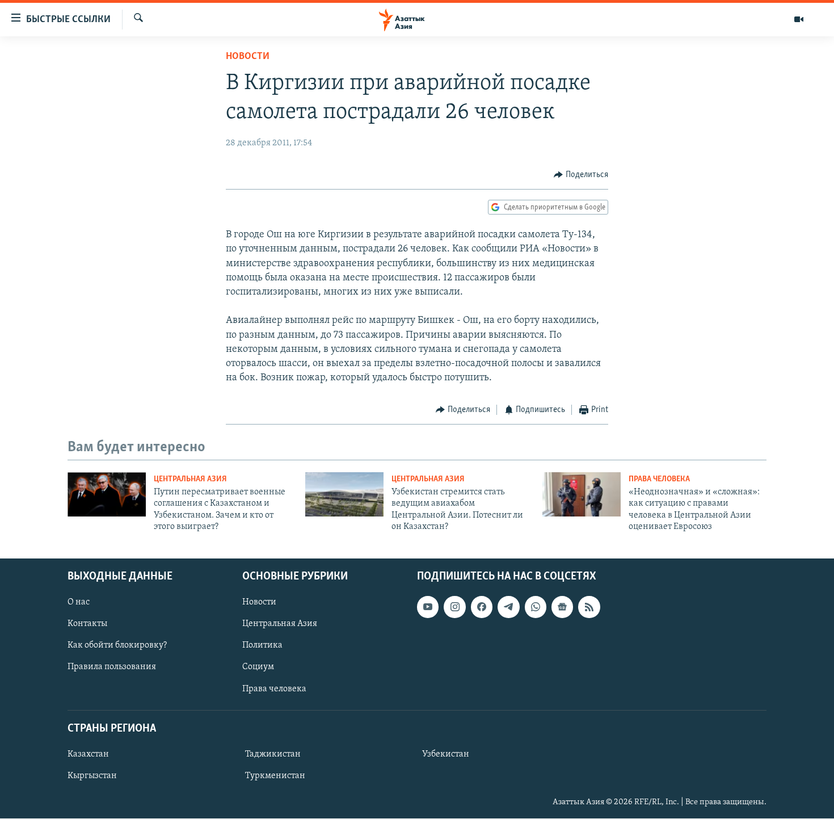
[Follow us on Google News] (562, 607)
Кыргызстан (92, 775)
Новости (247, 57)
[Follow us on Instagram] (454, 607)
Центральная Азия (190, 479)
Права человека (659, 479)
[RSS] (589, 607)
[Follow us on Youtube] (428, 607)
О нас (79, 602)
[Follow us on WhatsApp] (535, 607)
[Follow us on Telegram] (508, 607)
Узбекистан (445, 754)
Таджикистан (273, 754)
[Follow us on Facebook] (481, 607)
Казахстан (88, 754)
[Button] (581, 174)
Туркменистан (275, 775)
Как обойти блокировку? (117, 645)
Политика (262, 645)
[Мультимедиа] (799, 19)
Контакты (87, 624)
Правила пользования (112, 667)
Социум (258, 667)
